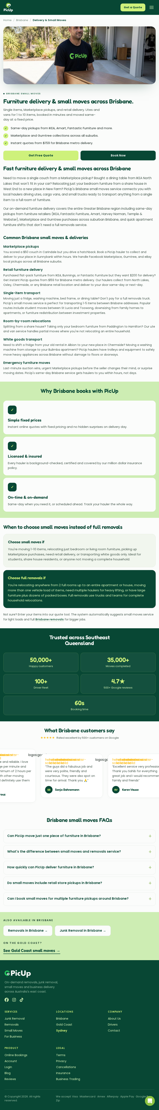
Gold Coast (64, 1024)
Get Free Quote (41, 155)
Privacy (61, 1061)
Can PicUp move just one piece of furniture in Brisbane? (79, 836)
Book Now (118, 155)
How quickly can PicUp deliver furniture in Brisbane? (79, 867)
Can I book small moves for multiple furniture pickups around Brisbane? (79, 899)
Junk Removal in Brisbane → (83, 930)
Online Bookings (16, 1055)
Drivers (113, 1024)
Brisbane (22, 20)
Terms (60, 1055)
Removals (12, 1024)
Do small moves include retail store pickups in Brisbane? (79, 883)
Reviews (10, 1079)
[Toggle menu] (151, 7)
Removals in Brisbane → (28, 930)
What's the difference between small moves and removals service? (79, 851)
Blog (8, 1073)
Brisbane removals (49, 619)
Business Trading (68, 1079)
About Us (114, 1019)
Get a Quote (133, 7)
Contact (114, 1030)
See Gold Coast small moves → (31, 950)
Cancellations (66, 1067)
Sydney (61, 1030)
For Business (13, 1036)
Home (7, 20)
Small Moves (14, 1030)
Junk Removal (15, 1019)
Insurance (63, 1073)
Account (11, 1061)
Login (8, 1067)
